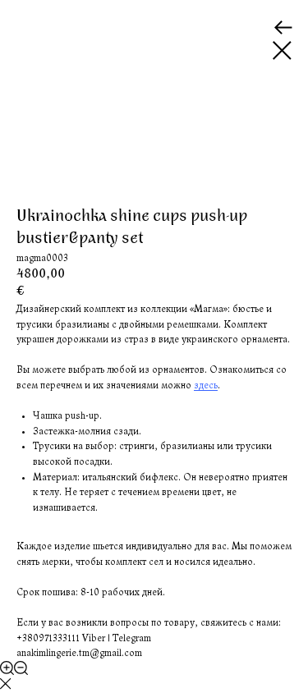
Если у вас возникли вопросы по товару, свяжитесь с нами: (148, 622)
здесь (206, 385)
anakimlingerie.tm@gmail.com (79, 653)
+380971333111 (48, 638)
